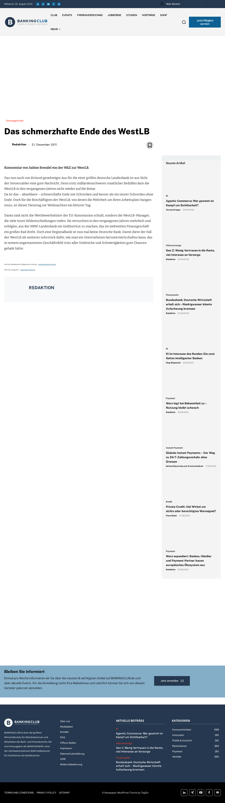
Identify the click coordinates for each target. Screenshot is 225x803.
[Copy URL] (90, 153)
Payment (170, 398)
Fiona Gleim (171, 516)
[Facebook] (53, 4)
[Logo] (26, 22)
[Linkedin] (38, 4)
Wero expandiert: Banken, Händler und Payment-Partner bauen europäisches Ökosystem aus (188, 561)
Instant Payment (174, 448)
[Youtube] (48, 4)
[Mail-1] (59, 4)
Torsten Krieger (173, 210)
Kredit (169, 502)
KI (167, 196)
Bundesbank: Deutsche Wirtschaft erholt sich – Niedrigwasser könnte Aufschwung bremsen (189, 304)
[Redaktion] (7, 144)
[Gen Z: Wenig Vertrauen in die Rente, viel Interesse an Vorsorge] (191, 229)
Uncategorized (14, 120)
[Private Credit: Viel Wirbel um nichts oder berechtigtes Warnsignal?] (191, 485)
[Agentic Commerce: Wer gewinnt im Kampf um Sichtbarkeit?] (191, 180)
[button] (184, 22)
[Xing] (43, 4)
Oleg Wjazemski (173, 363)
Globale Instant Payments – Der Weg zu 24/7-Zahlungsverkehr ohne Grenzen (190, 457)
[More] (99, 153)
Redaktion (19, 144)
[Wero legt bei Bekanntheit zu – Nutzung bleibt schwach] (191, 382)
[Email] (58, 153)
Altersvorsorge (173, 245)
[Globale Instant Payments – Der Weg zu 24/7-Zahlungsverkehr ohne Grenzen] (191, 432)
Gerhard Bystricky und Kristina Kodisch (184, 466)
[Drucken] (82, 153)
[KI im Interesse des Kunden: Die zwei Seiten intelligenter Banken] (191, 332)
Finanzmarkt (172, 295)
